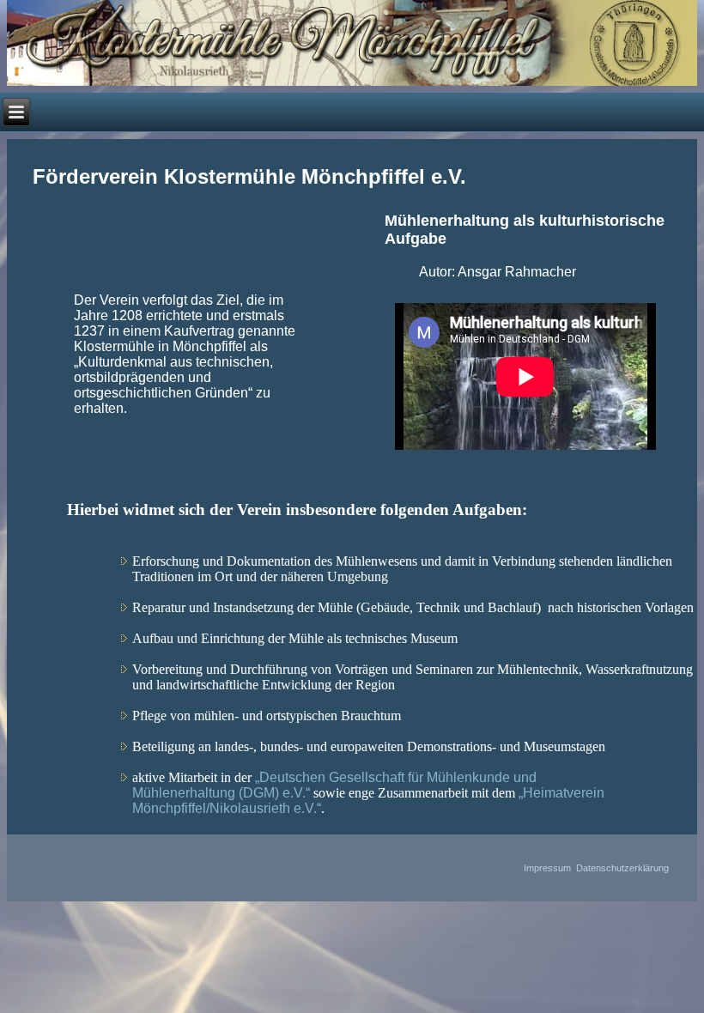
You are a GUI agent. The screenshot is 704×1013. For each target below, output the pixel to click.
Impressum (547, 868)
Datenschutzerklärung (622, 868)
